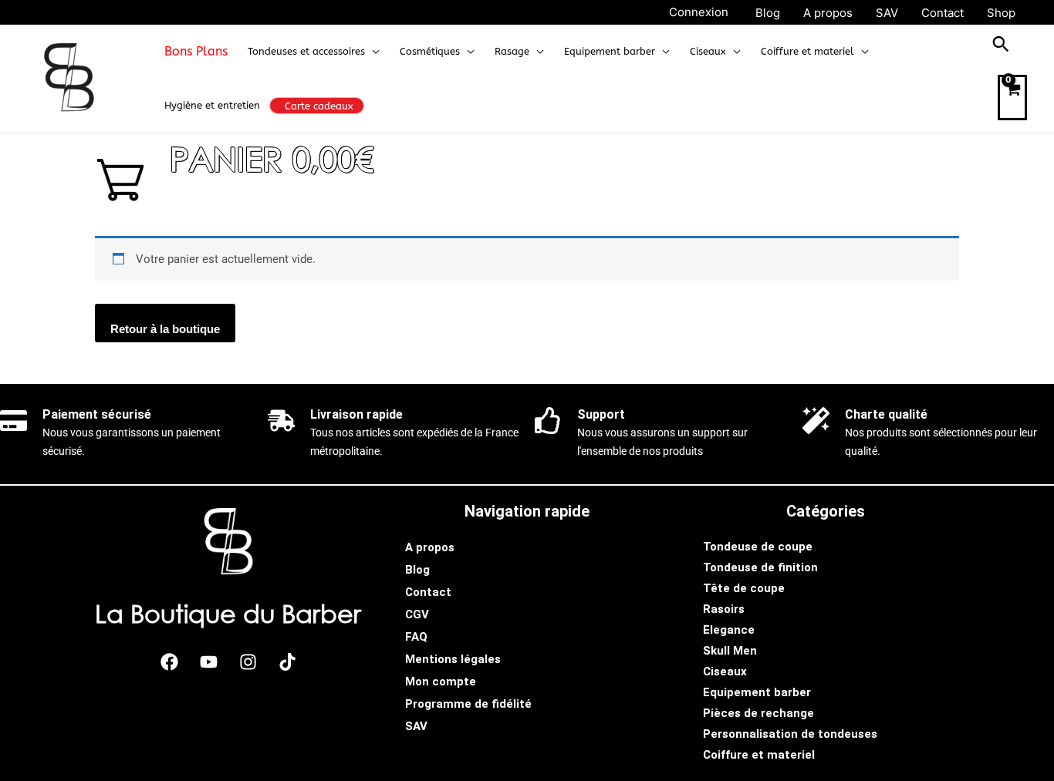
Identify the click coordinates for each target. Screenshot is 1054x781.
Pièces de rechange (758, 713)
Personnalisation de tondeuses (790, 734)
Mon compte (440, 681)
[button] (372, 52)
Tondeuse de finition (760, 567)
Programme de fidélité (468, 704)
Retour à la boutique (165, 328)
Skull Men (730, 651)
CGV (417, 614)
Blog (417, 570)
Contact (428, 592)
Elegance (729, 630)
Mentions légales (453, 659)
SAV (416, 726)
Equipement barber (757, 692)
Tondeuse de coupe (757, 547)
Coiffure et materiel (759, 755)
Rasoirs (724, 609)
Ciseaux (725, 671)
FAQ (416, 637)
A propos (429, 547)
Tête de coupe (744, 588)
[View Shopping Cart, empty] (1012, 97)
